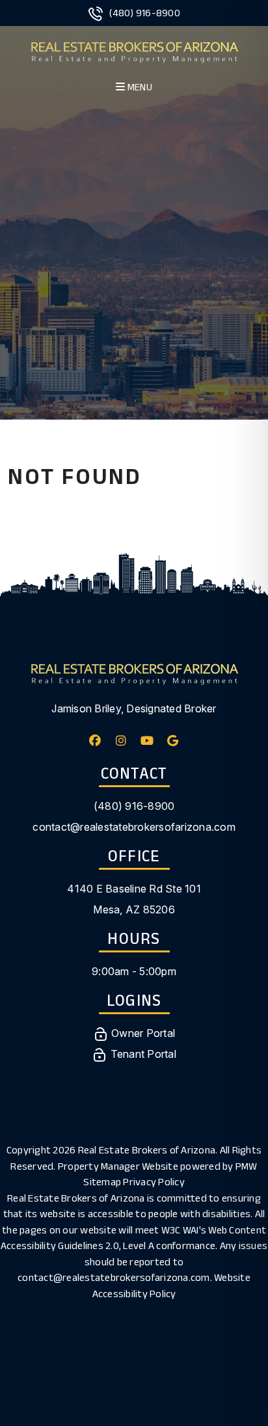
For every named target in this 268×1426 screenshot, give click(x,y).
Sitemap (102, 1181)
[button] (95, 740)
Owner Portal (142, 1033)
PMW (246, 1166)
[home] (134, 50)
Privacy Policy (154, 1181)
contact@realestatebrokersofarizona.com (134, 826)
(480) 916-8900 (144, 12)
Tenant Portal (141, 1053)
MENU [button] (139, 86)
